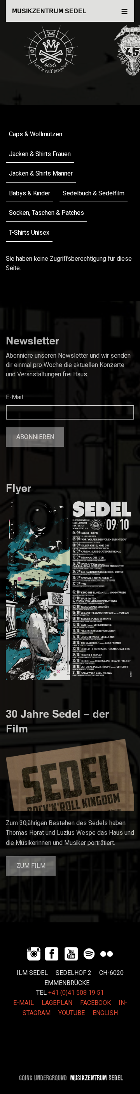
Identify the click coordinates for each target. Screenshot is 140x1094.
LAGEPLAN (57, 1003)
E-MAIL (23, 1003)
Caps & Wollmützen (35, 134)
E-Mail (14, 397)
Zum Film (31, 866)
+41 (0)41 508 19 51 (76, 992)
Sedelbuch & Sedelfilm (93, 193)
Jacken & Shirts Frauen (40, 154)
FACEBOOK (95, 1003)
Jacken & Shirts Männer (41, 173)
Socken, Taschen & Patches (46, 213)
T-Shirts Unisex (29, 232)
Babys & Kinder (29, 193)
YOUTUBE (71, 1013)
